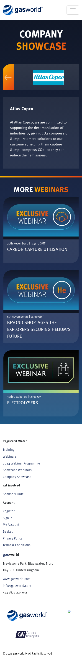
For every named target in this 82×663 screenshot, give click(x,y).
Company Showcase (17, 476)
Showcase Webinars (17, 469)
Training (8, 449)
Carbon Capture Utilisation (37, 249)
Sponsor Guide (13, 493)
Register (9, 511)
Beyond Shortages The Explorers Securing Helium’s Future (39, 329)
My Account (11, 524)
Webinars (9, 456)
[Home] (23, 10)
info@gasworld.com (17, 585)
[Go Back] (8, 77)
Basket (8, 531)
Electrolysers (22, 402)
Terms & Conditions (17, 544)
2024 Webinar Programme (21, 463)
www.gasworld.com (17, 578)
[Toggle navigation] (73, 10)
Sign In (7, 517)
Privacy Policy (13, 538)
